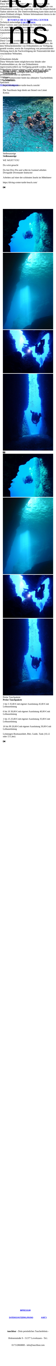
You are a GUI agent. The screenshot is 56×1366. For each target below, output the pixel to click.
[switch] (1, 35)
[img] (28, 8)
